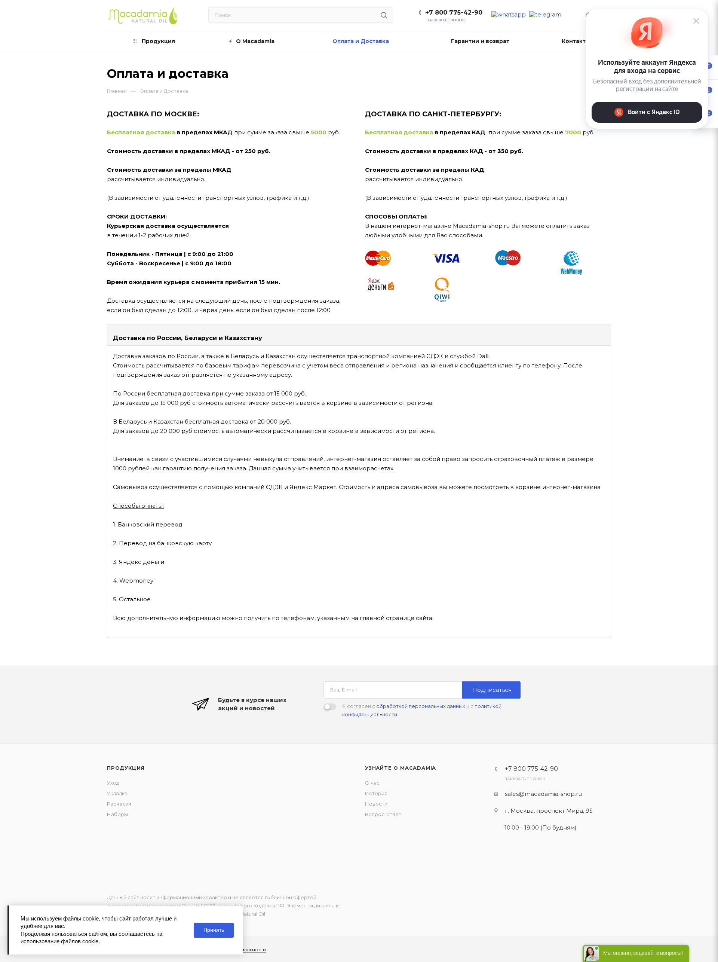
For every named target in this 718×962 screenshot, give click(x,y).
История (376, 793)
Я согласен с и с (421, 710)
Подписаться (492, 689)
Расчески (119, 804)
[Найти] (384, 15)
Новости (376, 804)
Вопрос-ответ (383, 814)
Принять (213, 930)
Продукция (126, 768)
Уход (113, 783)
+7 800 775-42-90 (453, 12)
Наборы (117, 814)
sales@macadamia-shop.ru (543, 793)
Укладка (117, 793)
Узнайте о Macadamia (400, 768)
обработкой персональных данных (420, 706)
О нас (372, 783)
